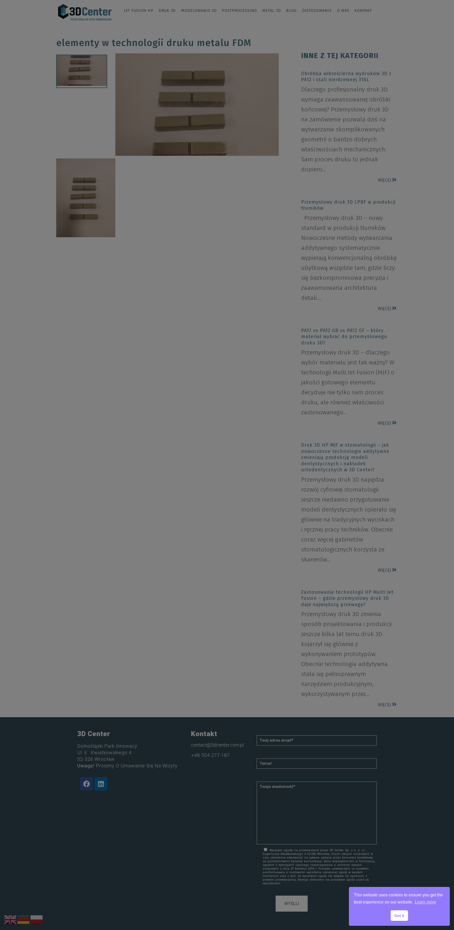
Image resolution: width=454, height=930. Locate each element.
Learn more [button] (425, 902)
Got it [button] (399, 915)
